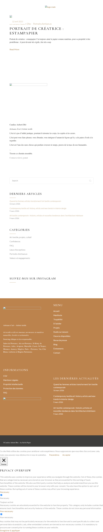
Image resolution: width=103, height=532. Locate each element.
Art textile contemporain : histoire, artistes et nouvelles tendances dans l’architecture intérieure (46, 215)
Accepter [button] (66, 455)
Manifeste (57, 315)
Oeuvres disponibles (61, 336)
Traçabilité (57, 319)
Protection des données (13, 388)
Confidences (15, 241)
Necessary (4, 498)
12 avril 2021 (17, 21)
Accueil (56, 311)
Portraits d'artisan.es (42, 23)
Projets (56, 328)
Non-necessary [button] (6, 511)
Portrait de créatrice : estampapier (37, 31)
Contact (56, 353)
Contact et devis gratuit (19, 157)
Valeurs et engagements (20, 258)
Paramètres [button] (54, 455)
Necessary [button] (4, 492)
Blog (55, 344)
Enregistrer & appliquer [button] (10, 530)
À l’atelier (57, 323)
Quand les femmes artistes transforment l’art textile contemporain (35, 201)
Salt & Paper (26, 442)
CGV (5, 376)
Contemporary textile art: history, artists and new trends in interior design (38, 208)
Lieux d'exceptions (17, 249)
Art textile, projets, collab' (21, 237)
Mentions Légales (10, 380)
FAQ (12, 245)
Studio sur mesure (60, 332)
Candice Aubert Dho (11, 442)
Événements (58, 348)
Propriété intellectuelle (13, 384)
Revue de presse (60, 340)
